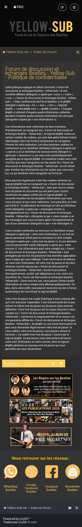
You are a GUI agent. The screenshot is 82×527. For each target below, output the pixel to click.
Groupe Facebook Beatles (31, 488)
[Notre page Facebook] (51, 471)
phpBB (24, 518)
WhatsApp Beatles (11, 488)
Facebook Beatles (51, 488)
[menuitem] (18, 7)
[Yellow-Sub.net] (41, 28)
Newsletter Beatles (72, 488)
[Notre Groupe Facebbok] (31, 471)
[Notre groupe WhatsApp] (11, 471)
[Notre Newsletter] (72, 471)
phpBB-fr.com (27, 522)
